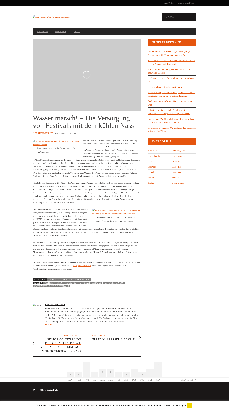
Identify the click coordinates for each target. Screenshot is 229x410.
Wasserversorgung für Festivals (51, 286)
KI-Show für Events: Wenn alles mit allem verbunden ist (172, 80)
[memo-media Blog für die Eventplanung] (73, 17)
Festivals (54, 280)
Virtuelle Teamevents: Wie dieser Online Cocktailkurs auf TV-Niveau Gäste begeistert (171, 62)
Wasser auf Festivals (90, 283)
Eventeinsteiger (155, 156)
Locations (176, 172)
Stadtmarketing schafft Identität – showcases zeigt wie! (170, 103)
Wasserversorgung (114, 283)
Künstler (151, 172)
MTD (59, 283)
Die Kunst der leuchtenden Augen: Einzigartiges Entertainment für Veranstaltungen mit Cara (169, 53)
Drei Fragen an (178, 151)
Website (48, 325)
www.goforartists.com (82, 265)
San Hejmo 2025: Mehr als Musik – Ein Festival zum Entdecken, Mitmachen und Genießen (171, 121)
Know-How (42, 31)
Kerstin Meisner (43, 133)
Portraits (60, 31)
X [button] (190, 406)
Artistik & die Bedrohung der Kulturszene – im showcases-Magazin (169, 71)
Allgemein (152, 151)
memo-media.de (186, 3)
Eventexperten (178, 156)
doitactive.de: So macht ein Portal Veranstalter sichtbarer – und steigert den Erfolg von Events (169, 112)
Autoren (169, 3)
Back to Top (187, 380)
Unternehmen (82, 280)
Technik (151, 183)
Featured (176, 161)
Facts (77, 31)
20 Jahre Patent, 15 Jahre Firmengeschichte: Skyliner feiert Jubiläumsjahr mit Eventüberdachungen (171, 94)
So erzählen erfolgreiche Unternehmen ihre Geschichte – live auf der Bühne (172, 130)
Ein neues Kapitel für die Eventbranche (165, 87)
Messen (151, 177)
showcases (70, 283)
